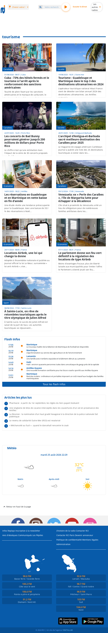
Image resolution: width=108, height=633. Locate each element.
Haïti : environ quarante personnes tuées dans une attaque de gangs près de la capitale (62, 364)
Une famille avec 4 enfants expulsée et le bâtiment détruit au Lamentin (55, 358)
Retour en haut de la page (18, 506)
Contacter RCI (82, 530)
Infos (4, 530)
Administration (63, 544)
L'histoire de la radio (65, 530)
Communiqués (25, 535)
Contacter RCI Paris (65, 535)
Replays (11, 530)
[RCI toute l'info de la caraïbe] (3, 9)
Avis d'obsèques (10, 535)
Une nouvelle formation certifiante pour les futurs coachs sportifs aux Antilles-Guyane (62, 370)
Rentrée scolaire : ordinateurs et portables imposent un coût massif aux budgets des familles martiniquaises (65, 377)
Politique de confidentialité (69, 539)
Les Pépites (37, 535)
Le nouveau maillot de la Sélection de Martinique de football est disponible (57, 347)
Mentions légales (90, 539)
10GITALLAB (67, 630)
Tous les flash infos (54, 384)
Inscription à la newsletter (27, 530)
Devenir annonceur (84, 535)
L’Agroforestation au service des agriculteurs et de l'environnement (54, 352)
